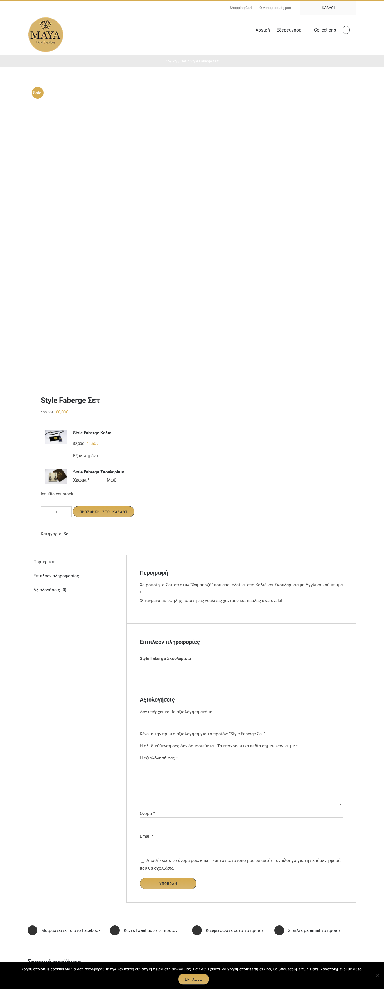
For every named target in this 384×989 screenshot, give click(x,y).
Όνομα (147, 813)
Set (67, 533)
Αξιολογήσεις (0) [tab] (49, 589)
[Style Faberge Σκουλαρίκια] (56, 476)
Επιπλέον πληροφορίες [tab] (56, 575)
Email (146, 836)
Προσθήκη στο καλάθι (104, 511)
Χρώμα (81, 480)
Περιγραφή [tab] (44, 561)
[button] (346, 29)
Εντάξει (193, 979)
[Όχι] (377, 975)
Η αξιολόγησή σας (159, 758)
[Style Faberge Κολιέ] (56, 437)
